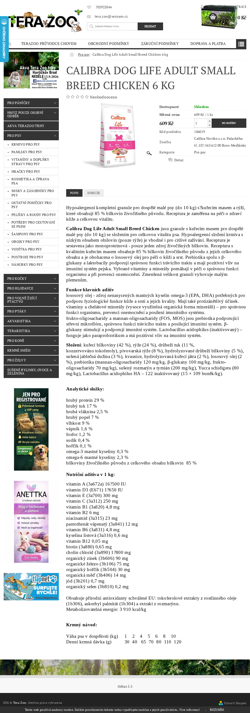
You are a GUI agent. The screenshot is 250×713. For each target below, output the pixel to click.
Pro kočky (17, 278)
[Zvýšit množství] (209, 121)
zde (203, 710)
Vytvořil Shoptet (235, 703)
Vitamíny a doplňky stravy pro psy (30, 161)
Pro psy (14, 135)
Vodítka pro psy (26, 249)
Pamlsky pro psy (26, 152)
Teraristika (19, 330)
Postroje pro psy (27, 257)
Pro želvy (16, 360)
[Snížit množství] (209, 125)
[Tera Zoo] (45, 20)
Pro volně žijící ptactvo (22, 300)
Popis (74, 193)
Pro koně (15, 340)
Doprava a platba (208, 43)
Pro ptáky (16, 311)
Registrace (237, 7)
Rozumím (217, 710)
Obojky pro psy (25, 241)
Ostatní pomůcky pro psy (31, 204)
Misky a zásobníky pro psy (32, 192)
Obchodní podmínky (108, 43)
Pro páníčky (18, 102)
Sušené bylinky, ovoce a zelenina (29, 371)
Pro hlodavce (20, 288)
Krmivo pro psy (25, 144)
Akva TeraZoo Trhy (25, 125)
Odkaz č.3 (125, 686)
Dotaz (179, 160)
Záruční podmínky (160, 43)
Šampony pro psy (27, 234)
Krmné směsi (19, 350)
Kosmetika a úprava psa (30, 181)
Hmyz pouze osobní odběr (25, 114)
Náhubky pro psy (27, 264)
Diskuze (93, 193)
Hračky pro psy (25, 171)
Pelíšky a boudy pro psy (33, 214)
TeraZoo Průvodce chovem (48, 43)
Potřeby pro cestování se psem (33, 224)
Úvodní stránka (9, 43)
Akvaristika (19, 321)
